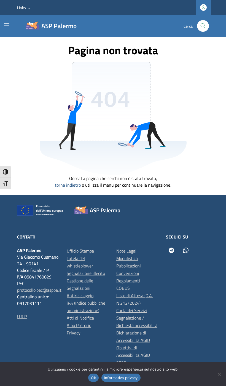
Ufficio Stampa (80, 251)
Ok (93, 378)
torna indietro (68, 185)
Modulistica (127, 258)
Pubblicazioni (128, 265)
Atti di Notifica (80, 318)
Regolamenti (128, 280)
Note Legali (127, 251)
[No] (219, 374)
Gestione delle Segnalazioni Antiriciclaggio (80, 288)
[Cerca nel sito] (203, 26)
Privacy (73, 332)
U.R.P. (22, 316)
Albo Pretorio (79, 325)
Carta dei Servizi (131, 310)
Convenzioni (127, 273)
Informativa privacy (121, 378)
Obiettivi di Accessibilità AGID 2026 (133, 355)
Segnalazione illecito (86, 273)
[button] (24, 7)
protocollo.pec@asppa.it (39, 290)
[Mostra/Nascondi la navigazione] (6, 25)
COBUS (123, 288)
